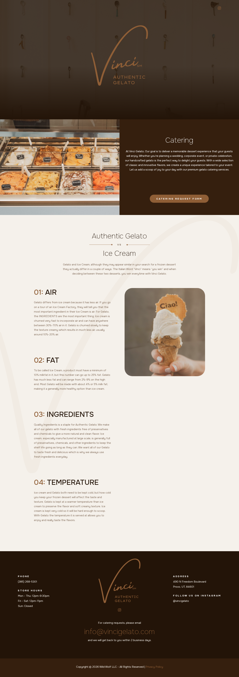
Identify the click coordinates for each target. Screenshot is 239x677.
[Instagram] (219, 8)
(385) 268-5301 (27, 581)
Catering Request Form (179, 198)
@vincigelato (181, 601)
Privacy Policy (154, 667)
